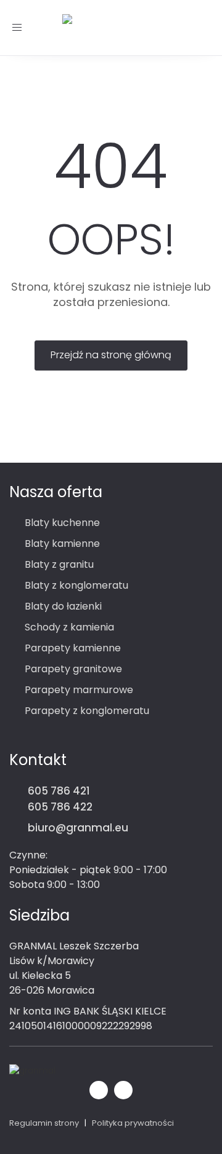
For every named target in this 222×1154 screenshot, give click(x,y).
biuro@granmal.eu (78, 827)
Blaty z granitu (59, 564)
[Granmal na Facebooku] (98, 1088)
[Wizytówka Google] (123, 1088)
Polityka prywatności (133, 1123)
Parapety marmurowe (79, 690)
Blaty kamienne (62, 543)
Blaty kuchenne (62, 523)
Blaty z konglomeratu (76, 585)
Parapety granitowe (73, 669)
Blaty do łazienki (63, 606)
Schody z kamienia (69, 627)
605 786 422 (60, 806)
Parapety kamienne (73, 648)
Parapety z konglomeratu (87, 711)
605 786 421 (59, 790)
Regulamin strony (44, 1123)
